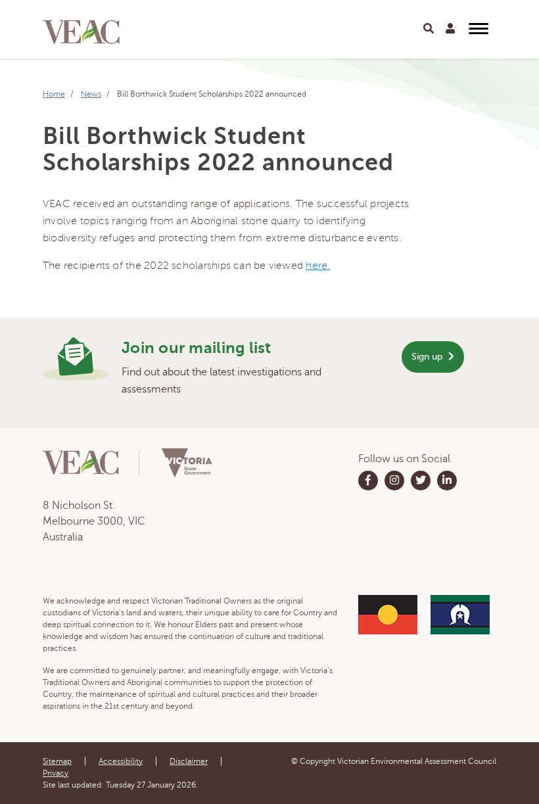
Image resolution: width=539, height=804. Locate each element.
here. (318, 266)
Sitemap (57, 761)
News (91, 94)
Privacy (55, 773)
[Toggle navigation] (428, 29)
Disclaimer (189, 761)
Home (54, 94)
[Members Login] (450, 29)
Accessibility (121, 761)
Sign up (428, 357)
